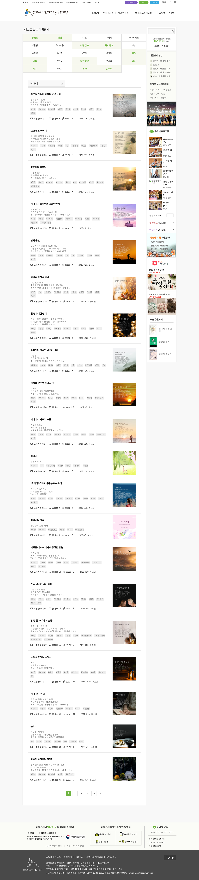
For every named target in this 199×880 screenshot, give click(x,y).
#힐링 (35, 45)
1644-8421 (155, 832)
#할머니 (69, 219)
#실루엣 (34, 223)
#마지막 (47, 292)
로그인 (157, 46)
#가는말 (75, 562)
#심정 (81, 398)
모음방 (162, 13)
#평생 (83, 434)
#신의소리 (35, 186)
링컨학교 (84, 61)
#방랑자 (75, 672)
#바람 (50, 365)
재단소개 (95, 13)
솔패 (143, 2)
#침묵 (33, 182)
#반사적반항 (36, 603)
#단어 (75, 636)
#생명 (81, 292)
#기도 (48, 434)
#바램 (83, 599)
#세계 (83, 328)
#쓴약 (81, 741)
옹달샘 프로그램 (162, 131)
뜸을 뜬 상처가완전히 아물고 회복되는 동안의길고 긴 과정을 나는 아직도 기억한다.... (48, 734)
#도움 (84, 53)
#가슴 (68, 109)
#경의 (97, 255)
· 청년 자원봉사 (157, 242)
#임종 (66, 398)
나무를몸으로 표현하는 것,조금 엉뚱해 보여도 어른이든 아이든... (47, 358)
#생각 (33, 398)
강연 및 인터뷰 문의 (157, 842)
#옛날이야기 (45, 223)
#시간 (33, 292)
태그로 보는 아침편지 (159, 84)
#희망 (48, 328)
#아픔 (75, 109)
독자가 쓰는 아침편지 (144, 13)
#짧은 (68, 466)
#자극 (77, 709)
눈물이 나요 (35, 461)
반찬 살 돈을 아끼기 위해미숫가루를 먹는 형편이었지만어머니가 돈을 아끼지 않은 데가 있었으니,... (50, 702)
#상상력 (59, 219)
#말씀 (58, 562)
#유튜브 (163, 98)
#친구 (59, 61)
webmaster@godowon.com (141, 873)
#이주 (33, 402)
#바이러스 (134, 37)
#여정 (97, 292)
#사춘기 (100, 599)
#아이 (33, 498)
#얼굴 (74, 292)
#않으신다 (79, 530)
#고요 (41, 182)
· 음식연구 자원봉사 (159, 249)
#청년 (41, 255)
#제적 (33, 566)
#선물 (75, 434)
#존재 (85, 498)
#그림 (87, 219)
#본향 (93, 672)
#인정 (75, 599)
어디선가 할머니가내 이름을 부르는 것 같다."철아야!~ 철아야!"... (42, 491)
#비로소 (100, 182)
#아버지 (51, 109)
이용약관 (79, 857)
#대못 (33, 113)
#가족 (33, 255)
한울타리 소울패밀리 (47, 833)
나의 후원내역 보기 (53, 846)
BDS (97, 2)
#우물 (91, 434)
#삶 (134, 45)
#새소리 (51, 146)
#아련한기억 (86, 636)
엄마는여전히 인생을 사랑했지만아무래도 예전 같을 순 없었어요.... (46, 391)
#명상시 (103, 146)
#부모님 (67, 599)
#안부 (79, 365)
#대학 (66, 562)
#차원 (74, 398)
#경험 (35, 53)
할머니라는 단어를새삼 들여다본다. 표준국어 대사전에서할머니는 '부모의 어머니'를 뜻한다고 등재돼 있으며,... (54, 628)
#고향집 (88, 365)
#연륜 (68, 636)
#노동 (33, 259)
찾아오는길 (111, 857)
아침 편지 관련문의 (157, 839)
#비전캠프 (167, 90)
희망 (134, 53)
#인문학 (59, 709)
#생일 (93, 498)
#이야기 (78, 219)
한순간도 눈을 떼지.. (39, 525)
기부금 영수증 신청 (75, 846)
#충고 (91, 599)
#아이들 (60, 45)
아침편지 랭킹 (156, 55)
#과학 (99, 328)
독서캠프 (109, 45)
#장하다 (42, 566)
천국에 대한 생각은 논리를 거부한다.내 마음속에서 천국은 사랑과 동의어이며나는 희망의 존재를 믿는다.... (48, 321)
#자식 (99, 109)
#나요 (85, 466)
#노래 (42, 146)
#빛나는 (84, 672)
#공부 (50, 709)
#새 (104, 365)
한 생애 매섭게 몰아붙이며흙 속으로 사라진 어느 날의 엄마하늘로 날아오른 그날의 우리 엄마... (46, 139)
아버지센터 (86, 2)
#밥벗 (33, 150)
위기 (35, 68)
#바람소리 (93, 146)
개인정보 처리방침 (94, 857)
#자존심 (80, 255)
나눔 (35, 61)
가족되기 (165, 46)
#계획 (109, 37)
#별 (67, 146)
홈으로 (25, 2)
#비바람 (102, 672)
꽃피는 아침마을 (56, 2)
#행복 (33, 774)
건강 (84, 68)
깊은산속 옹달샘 (38, 2)
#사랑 (33, 109)
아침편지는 (108, 13)
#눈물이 (76, 466)
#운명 (66, 292)
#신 (74, 182)
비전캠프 (84, 45)
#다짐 (84, 37)
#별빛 (83, 146)
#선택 (109, 53)
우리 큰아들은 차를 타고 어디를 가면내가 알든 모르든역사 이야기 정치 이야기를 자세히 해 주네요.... (51, 767)
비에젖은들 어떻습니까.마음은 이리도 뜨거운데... (42, 665)
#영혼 (33, 434)
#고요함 (82, 182)
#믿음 (41, 328)
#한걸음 (75, 146)
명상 (60, 37)
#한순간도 (52, 530)
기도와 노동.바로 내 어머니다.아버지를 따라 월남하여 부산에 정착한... (48, 427)
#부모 (91, 109)
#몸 (65, 741)
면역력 (109, 68)
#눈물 (41, 434)
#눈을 (62, 530)
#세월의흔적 (100, 636)
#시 (41, 466)
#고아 (50, 498)
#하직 (89, 398)
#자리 (66, 365)
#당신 (58, 672)
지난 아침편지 (124, 13)
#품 (32, 676)
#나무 (58, 365)
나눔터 (172, 13)
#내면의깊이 (36, 639)
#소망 (89, 292)
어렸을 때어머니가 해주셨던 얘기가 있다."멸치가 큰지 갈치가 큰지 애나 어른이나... (49, 555)
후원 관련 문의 (155, 846)
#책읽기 (69, 709)
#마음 (33, 219)
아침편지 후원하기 (63, 857)
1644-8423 (117, 869)
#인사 (33, 296)
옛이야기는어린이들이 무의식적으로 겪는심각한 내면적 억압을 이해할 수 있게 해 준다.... (52, 212)
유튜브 (35, 37)
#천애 (101, 498)
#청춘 (50, 562)
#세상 (50, 672)
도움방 (49, 857)
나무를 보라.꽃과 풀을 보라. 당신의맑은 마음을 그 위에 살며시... (43, 175)
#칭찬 (48, 599)
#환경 (42, 709)
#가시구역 (99, 398)
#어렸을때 (85, 562)
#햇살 (97, 365)
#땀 (73, 255)
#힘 (32, 741)
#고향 (66, 672)
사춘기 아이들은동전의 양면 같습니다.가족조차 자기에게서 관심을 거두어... (47, 592)
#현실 (83, 109)
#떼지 (69, 530)
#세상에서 (50, 466)
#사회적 (34, 502)
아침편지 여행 (72, 2)
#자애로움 (48, 639)
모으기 (69, 118)
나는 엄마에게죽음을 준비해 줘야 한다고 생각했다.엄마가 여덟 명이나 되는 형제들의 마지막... (50, 285)
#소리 (68, 182)
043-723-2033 (167, 832)
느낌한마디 (40, 118)
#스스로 (59, 182)
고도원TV (131, 2)
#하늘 (60, 146)
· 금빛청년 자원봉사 (159, 245)
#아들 (60, 774)
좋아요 (56, 118)
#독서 (59, 68)
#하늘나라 (101, 434)
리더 (134, 61)
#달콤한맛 (70, 774)
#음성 (91, 182)
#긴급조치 (97, 562)
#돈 (67, 255)
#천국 (91, 328)
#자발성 (86, 709)
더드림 (154, 2)
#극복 (109, 61)
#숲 (73, 365)
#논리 (33, 332)
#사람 (59, 53)
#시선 (50, 398)
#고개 (89, 255)
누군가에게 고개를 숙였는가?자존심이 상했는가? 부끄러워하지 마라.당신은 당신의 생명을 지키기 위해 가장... (49, 248)
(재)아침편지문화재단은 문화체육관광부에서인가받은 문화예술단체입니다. (45, 837)
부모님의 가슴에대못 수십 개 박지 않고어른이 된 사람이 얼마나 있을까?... (46, 102)
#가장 (60, 466)
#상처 (60, 109)
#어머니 (42, 109)
